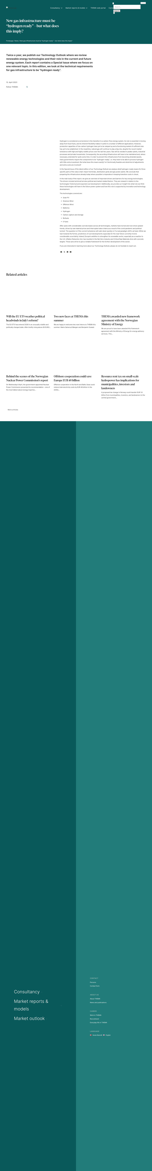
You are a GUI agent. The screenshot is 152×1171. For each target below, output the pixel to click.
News (16, 41)
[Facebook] (61, 251)
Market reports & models (75, 8)
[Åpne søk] (113, 3)
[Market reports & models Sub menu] (86, 8)
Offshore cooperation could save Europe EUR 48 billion (73, 378)
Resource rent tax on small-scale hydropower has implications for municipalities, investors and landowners (120, 382)
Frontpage (9, 41)
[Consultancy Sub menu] (61, 8)
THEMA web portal (98, 8)
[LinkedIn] (67, 251)
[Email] (70, 251)
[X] (64, 251)
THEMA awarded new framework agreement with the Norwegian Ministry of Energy (120, 320)
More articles (13, 410)
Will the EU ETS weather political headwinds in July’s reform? (25, 318)
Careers (112, 8)
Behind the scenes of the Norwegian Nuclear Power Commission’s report (27, 378)
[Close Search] (114, 13)
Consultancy (55, 8)
